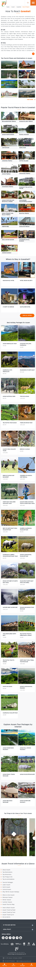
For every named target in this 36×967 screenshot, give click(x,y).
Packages (22, 965)
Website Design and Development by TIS (17, 954)
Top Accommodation (8, 879)
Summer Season (7, 902)
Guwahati (19, 7)
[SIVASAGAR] (27, 61)
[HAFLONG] (27, 90)
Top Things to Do (7, 877)
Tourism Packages (8, 882)
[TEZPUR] (9, 71)
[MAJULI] (9, 80)
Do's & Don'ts (6, 917)
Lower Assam (6, 885)
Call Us (13, 965)
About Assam (6, 870)
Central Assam (7, 889)
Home (31, 965)
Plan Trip (4, 965)
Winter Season (7, 899)
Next (34, 838)
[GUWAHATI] (9, 61)
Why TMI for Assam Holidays (11, 892)
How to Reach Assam (9, 907)
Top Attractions (7, 874)
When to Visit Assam (8, 895)
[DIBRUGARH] (9, 90)
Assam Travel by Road (9, 910)
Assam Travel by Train (9, 912)
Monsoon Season (7, 897)
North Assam (6, 887)
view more (30, 99)
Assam (13, 7)
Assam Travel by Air (8, 914)
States (8, 7)
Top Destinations (7, 872)
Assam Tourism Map (8, 904)
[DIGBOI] (27, 80)
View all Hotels (27, 315)
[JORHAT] (27, 71)
